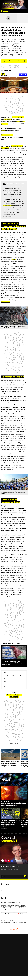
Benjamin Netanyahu (7, 135)
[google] (20, 913)
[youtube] (9, 898)
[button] (23, 11)
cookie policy (11, 920)
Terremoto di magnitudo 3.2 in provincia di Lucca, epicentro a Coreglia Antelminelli (10, 823)
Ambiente (9, 869)
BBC (4, 684)
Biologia (3, 869)
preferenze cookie (22, 922)
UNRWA (4, 678)
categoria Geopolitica (9, 205)
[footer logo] (14, 884)
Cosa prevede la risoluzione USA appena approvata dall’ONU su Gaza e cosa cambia (10, 764)
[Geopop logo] (5, 11)
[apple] (7, 913)
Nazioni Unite (8, 119)
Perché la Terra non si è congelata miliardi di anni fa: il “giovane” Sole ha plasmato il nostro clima (13, 803)
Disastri (16, 869)
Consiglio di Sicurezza (18, 117)
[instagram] (5, 898)
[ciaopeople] (14, 929)
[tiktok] (2, 898)
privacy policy (4, 920)
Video (7, 866)
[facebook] (12, 898)
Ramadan (4, 130)
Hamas (14, 259)
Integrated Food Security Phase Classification (12, 675)
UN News (5, 686)
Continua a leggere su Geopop (14, 696)
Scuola (19, 866)
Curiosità (12, 866)
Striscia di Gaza (5, 302)
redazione (15, 922)
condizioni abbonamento (6, 922)
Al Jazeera (5, 681)
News (2, 866)
